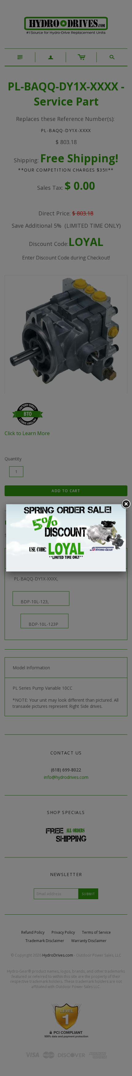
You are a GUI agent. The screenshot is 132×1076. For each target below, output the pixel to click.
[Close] (125, 504)
